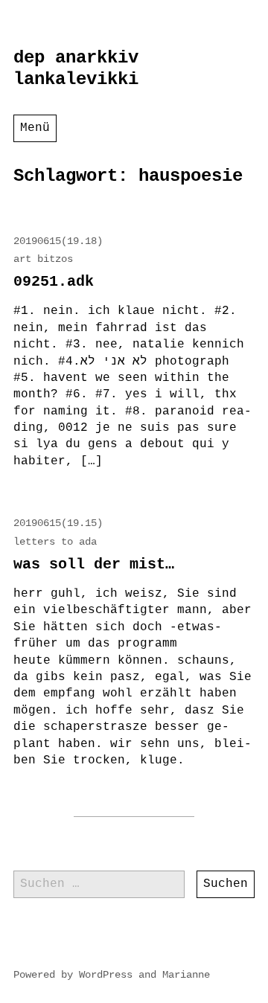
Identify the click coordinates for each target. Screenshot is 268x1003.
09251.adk (53, 281)
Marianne (186, 975)
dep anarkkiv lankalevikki (75, 68)
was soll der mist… (93, 564)
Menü (35, 128)
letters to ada (55, 542)
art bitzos (43, 259)
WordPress (106, 975)
